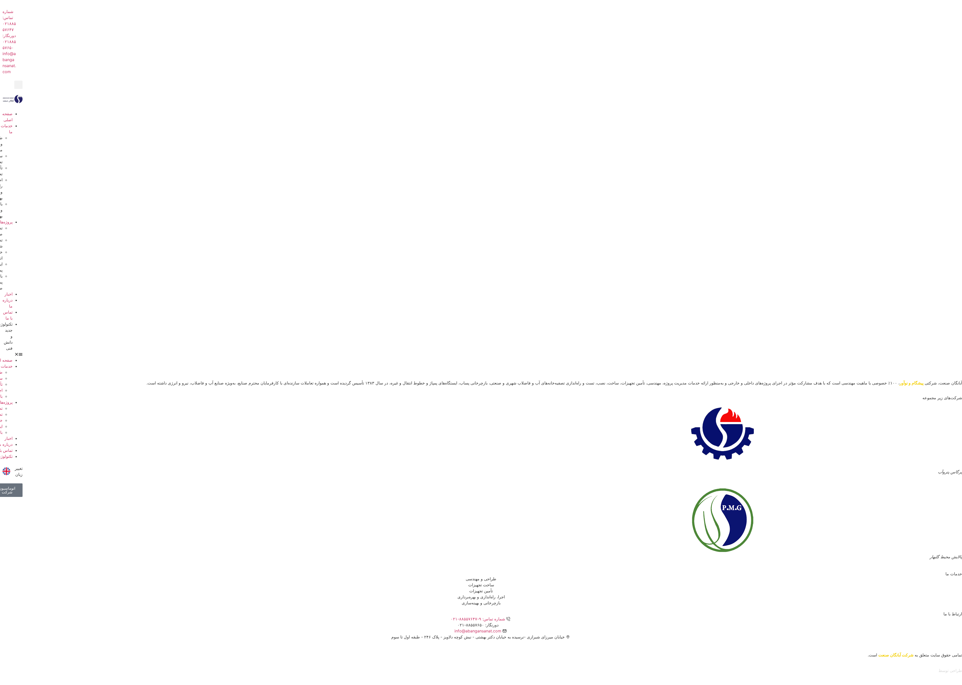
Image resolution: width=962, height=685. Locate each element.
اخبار (9, 294)
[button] (18, 85)
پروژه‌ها (6, 221)
